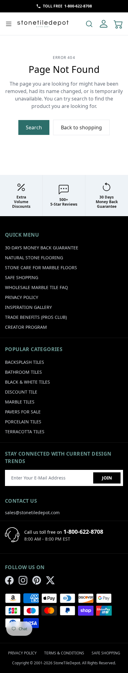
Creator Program (26, 327)
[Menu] (8, 24)
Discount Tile (21, 392)
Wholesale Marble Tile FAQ (36, 287)
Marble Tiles (19, 402)
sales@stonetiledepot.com (32, 512)
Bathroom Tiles (23, 372)
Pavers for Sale (23, 412)
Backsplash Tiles (24, 362)
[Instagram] (23, 580)
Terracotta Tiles (24, 432)
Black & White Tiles (27, 382)
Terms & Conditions (64, 653)
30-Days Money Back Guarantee (41, 248)
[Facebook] (9, 580)
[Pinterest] (36, 580)
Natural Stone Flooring (34, 258)
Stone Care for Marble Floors (41, 267)
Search (34, 127)
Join (107, 478)
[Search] (89, 24)
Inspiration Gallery (28, 307)
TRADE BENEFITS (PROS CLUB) (36, 317)
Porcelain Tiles (23, 422)
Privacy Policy (21, 297)
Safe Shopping (21, 277)
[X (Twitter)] (50, 580)
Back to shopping (81, 127)
